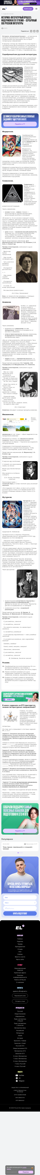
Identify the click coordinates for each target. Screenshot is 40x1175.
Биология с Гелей (20, 1043)
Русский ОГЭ (20, 1046)
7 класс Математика (20, 1058)
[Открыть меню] (36, 9)
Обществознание (20, 1014)
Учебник (20, 954)
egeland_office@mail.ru (20, 991)
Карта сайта (20, 959)
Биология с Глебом (20, 1040)
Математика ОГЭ (20, 1051)
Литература (20, 1033)
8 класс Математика (20, 1061)
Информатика (20, 1016)
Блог (20, 951)
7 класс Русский (20, 1063)
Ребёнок (20, 939)
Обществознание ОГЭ (20, 1048)
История (20, 1038)
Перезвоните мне (20, 995)
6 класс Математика (20, 1056)
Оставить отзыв (20, 1001)
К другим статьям (8, 13)
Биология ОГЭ (20, 1053)
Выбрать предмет (33, 3)
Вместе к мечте (20, 957)
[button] (18, 852)
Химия (20, 1035)
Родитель (20, 941)
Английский (20, 1030)
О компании (20, 982)
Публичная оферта (20, 973)
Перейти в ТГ (20, 124)
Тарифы (20, 944)
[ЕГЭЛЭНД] (4, 9)
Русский (20, 1011)
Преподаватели (20, 946)
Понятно (26, 1172)
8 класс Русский (20, 1066)
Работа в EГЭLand (20, 980)
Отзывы (20, 949)
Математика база (20, 1028)
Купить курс (28, 8)
